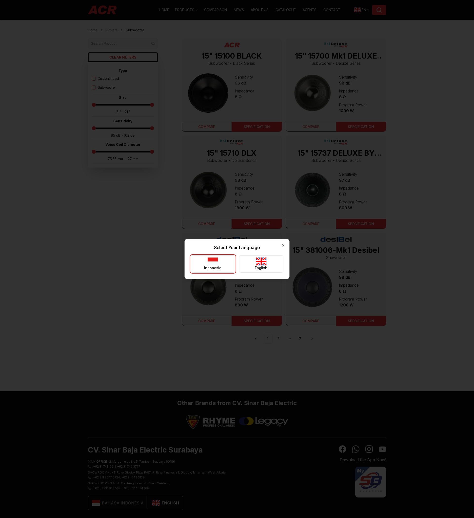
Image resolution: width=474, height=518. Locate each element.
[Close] (283, 245)
